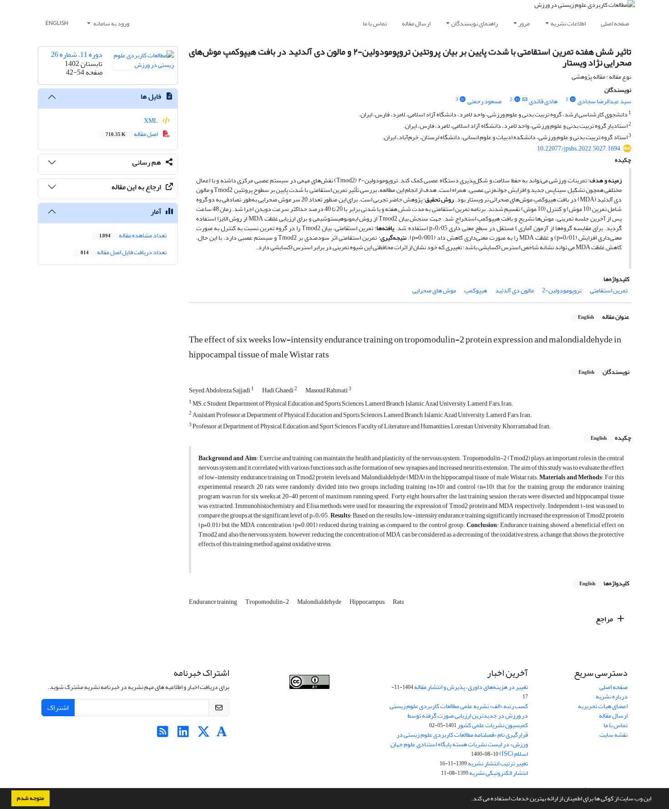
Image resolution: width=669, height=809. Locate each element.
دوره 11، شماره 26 (76, 54)
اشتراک (58, 707)
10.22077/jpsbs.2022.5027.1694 (578, 148)
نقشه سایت (613, 735)
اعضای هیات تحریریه (603, 706)
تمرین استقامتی (609, 290)
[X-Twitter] (203, 734)
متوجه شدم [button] (30, 798)
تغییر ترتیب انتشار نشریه (498, 763)
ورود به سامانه (110, 23)
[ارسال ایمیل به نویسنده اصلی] (524, 99)
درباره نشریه (612, 696)
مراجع (605, 619)
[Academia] (221, 734)
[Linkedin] (183, 734)
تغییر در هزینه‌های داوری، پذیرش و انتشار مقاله (471, 687)
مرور (524, 23)
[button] (468, 799)
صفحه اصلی (615, 23)
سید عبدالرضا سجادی (604, 101)
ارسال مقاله (416, 23)
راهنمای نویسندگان (474, 23)
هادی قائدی (543, 101)
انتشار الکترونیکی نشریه (498, 773)
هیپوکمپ (475, 290)
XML (151, 121)
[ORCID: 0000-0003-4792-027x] (462, 99)
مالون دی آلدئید (514, 290)
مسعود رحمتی (484, 101)
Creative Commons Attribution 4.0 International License (316, 698)
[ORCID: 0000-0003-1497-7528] (573, 99)
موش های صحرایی (434, 290)
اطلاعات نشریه (568, 23)
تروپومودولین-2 (562, 290)
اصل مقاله (132, 134)
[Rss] (162, 734)
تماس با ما (375, 23)
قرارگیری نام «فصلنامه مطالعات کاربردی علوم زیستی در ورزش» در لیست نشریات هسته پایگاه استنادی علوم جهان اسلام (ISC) (459, 744)
